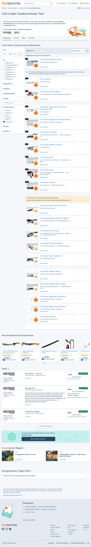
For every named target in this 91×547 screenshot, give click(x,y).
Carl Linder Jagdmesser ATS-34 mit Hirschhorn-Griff (53, 108)
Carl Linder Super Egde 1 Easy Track (53, 206)
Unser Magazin (72, 529)
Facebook (86, 527)
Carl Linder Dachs (46, 157)
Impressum (51, 543)
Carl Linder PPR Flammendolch (51, 243)
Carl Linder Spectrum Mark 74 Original (54, 218)
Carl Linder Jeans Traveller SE (51, 256)
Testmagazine (72, 525)
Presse (52, 529)
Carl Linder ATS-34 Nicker (49, 231)
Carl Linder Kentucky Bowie (50, 92)
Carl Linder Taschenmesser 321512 (52, 284)
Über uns (52, 525)
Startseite (4, 8)
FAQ (69, 527)
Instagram (86, 525)
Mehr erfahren (62, 73)
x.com (85, 529)
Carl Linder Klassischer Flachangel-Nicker (55, 120)
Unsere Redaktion (55, 527)
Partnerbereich (54, 534)
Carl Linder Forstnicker (48, 132)
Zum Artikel (18, 459)
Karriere (52, 532)
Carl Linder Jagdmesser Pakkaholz (52, 296)
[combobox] (36, 3)
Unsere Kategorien (55, 536)
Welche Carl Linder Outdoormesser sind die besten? (19, 476)
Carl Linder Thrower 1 (48, 182)
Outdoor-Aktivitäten (12, 8)
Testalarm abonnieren (40, 439)
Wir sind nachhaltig (84, 8)
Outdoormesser (22, 8)
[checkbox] (9, 63)
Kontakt (70, 534)
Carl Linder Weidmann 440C (50, 59)
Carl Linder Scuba (46, 170)
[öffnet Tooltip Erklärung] (15, 74)
